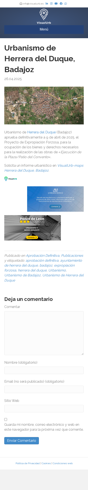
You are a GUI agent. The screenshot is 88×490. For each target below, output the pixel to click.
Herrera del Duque (41, 132)
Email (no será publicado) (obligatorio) (34, 381)
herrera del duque (32, 270)
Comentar (12, 307)
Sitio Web (11, 401)
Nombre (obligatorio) (20, 362)
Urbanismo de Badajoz (22, 275)
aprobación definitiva (42, 260)
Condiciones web (63, 463)
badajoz (46, 265)
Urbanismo (57, 270)
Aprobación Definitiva (42, 256)
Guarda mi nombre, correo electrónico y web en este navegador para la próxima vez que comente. (44, 427)
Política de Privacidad (28, 463)
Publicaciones (72, 256)
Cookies (46, 463)
